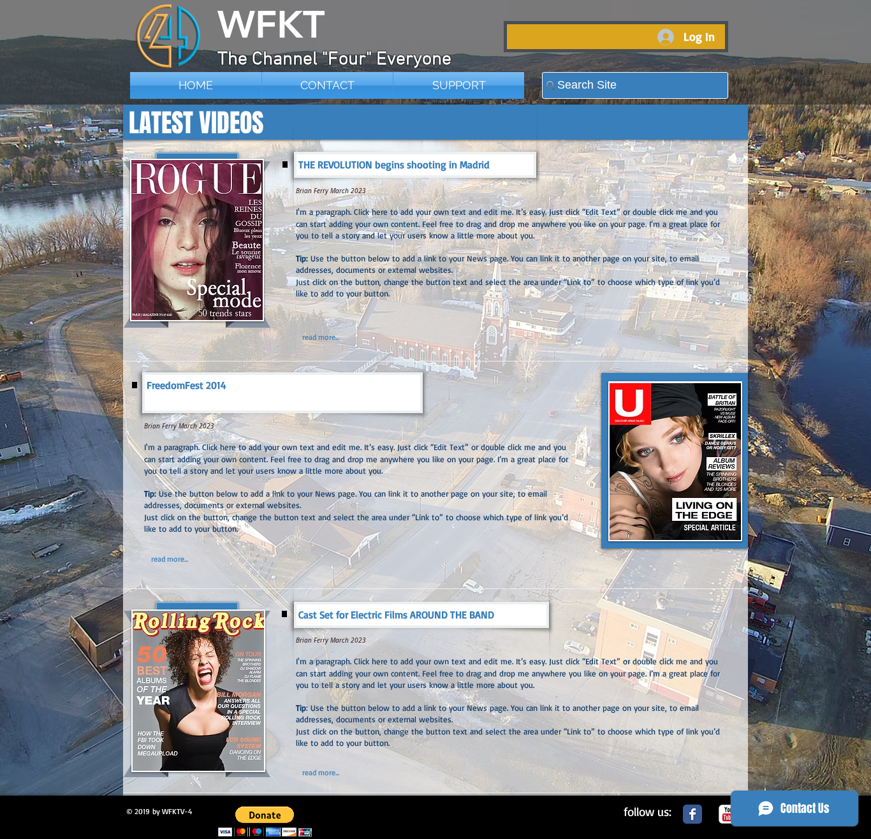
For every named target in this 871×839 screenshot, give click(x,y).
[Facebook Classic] (692, 814)
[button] (265, 821)
